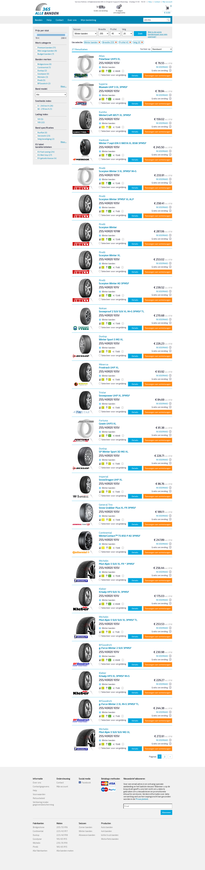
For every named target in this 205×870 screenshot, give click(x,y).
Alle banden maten (64, 850)
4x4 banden (106, 831)
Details (135, 75)
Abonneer (166, 812)
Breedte (102, 29)
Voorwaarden (39, 794)
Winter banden (91, 42)
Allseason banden (87, 835)
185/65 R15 (61, 846)
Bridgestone (38, 827)
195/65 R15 (61, 839)
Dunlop (36, 835)
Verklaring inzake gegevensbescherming (43, 803)
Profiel (113, 29)
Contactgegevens (41, 786)
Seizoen (77, 29)
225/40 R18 (62, 835)
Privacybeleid (142, 799)
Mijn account (167, 2)
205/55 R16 (62, 827)
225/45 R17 (62, 831)
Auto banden (107, 827)
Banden (38, 20)
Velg (124, 29)
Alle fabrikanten (40, 850)
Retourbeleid (39, 798)
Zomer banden (85, 827)
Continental (38, 831)
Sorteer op (145, 49)
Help (150, 2)
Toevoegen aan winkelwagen (158, 75)
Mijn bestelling (88, 20)
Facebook (86, 782)
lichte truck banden (109, 835)
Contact (157, 2)
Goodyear (37, 839)
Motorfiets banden (110, 839)
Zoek (140, 33)
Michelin (36, 843)
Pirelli (35, 846)
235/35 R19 (61, 843)
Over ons (72, 20)
